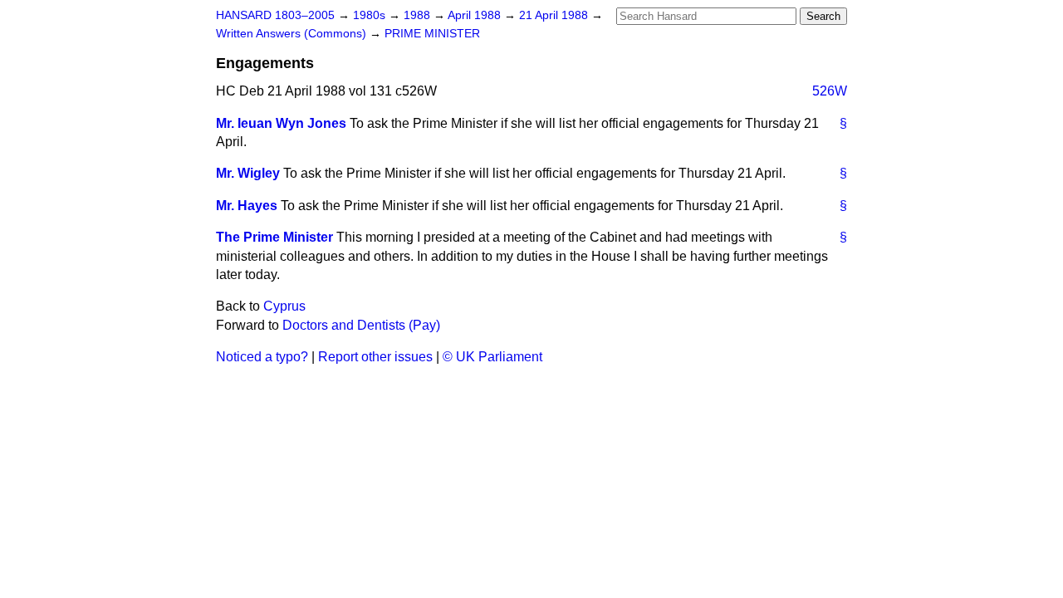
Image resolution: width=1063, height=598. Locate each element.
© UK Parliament (492, 357)
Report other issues (375, 357)
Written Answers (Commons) (293, 33)
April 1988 (476, 15)
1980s (371, 15)
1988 (419, 15)
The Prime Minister (274, 237)
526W (829, 91)
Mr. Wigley (248, 173)
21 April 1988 (555, 15)
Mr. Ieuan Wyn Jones (281, 123)
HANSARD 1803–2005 (275, 15)
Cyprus (284, 306)
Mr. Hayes (246, 206)
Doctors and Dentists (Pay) (361, 325)
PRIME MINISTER (432, 33)
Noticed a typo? (262, 357)
